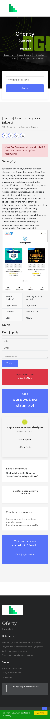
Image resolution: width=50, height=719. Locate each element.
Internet (34, 127)
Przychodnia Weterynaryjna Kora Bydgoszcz (22, 646)
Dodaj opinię (25, 439)
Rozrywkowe (40, 55)
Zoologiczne (11, 58)
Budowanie (8, 55)
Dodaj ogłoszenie (25, 554)
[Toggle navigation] (44, 8)
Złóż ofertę (25, 447)
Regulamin (7, 677)
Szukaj (25, 88)
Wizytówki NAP (30, 476)
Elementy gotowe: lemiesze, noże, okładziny (22, 642)
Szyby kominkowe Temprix (14, 651)
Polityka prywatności (11, 672)
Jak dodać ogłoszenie (12, 668)
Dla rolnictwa (38, 58)
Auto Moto (25, 58)
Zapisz (10, 363)
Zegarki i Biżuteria (24, 55)
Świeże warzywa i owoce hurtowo (18, 655)
